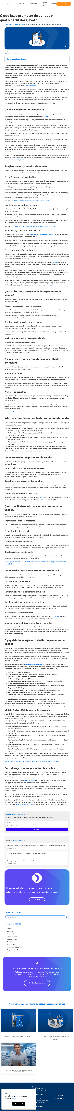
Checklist (10, 942)
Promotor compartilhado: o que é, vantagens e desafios (31, 412)
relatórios (55, 262)
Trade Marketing (18, 24)
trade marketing (30, 86)
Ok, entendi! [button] (19, 1104)
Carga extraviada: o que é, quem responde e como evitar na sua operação (18, 1037)
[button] (67, 59)
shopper (57, 616)
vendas (41, 498)
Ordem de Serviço (12, 936)
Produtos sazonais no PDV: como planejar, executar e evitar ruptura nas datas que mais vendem (55, 1037)
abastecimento (30, 780)
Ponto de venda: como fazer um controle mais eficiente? (32, 201)
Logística (10, 931)
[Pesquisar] (66, 917)
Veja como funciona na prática (14, 160)
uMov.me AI (10, 4)
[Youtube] (61, 1098)
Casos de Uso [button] (45, 3)
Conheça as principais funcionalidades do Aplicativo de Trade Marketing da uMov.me (32, 762)
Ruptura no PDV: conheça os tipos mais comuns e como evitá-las (34, 226)
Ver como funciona (48, 285)
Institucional (11, 944)
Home (6, 24)
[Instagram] (64, 1098)
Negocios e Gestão (13, 950)
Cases (9, 928)
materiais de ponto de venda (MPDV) (41, 234)
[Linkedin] (55, 1098)
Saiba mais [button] (15, 1098)
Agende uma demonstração (25, 804)
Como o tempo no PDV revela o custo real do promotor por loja (18, 1071)
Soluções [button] (21, 4)
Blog (10, 24)
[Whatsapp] (58, 1098)
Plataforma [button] (33, 4)
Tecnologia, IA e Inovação (15, 947)
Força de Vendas (12, 939)
